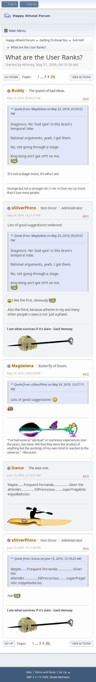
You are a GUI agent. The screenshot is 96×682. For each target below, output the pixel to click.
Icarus (18, 467)
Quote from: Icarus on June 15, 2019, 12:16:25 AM (47, 559)
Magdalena (23, 365)
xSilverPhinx (24, 208)
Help (29, 672)
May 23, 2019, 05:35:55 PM (23, 98)
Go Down (11, 77)
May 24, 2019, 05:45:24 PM (23, 373)
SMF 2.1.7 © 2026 (37, 677)
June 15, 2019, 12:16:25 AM (24, 475)
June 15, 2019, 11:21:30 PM (24, 547)
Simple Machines (59, 677)
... (42, 77)
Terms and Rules (45, 672)
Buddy (18, 90)
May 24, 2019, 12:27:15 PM (23, 215)
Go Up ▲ (64, 672)
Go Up (8, 643)
